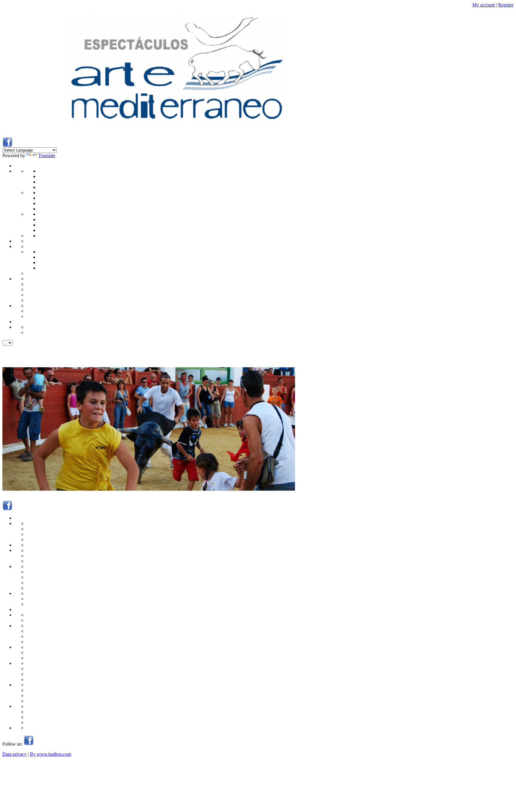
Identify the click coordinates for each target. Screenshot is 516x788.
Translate (46, 155)
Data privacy (14, 754)
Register (506, 4)
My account (483, 4)
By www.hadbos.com (50, 754)
